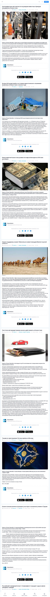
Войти (46, 1)
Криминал (21, 86)
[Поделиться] (20, 72)
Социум (24, 332)
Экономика (24, 9)
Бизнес (20, 9)
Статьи (5, 595)
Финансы (20, 332)
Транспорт (28, 332)
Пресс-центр (24, 595)
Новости (15, 9)
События (35, 595)
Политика (20, 440)
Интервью (44, 595)
